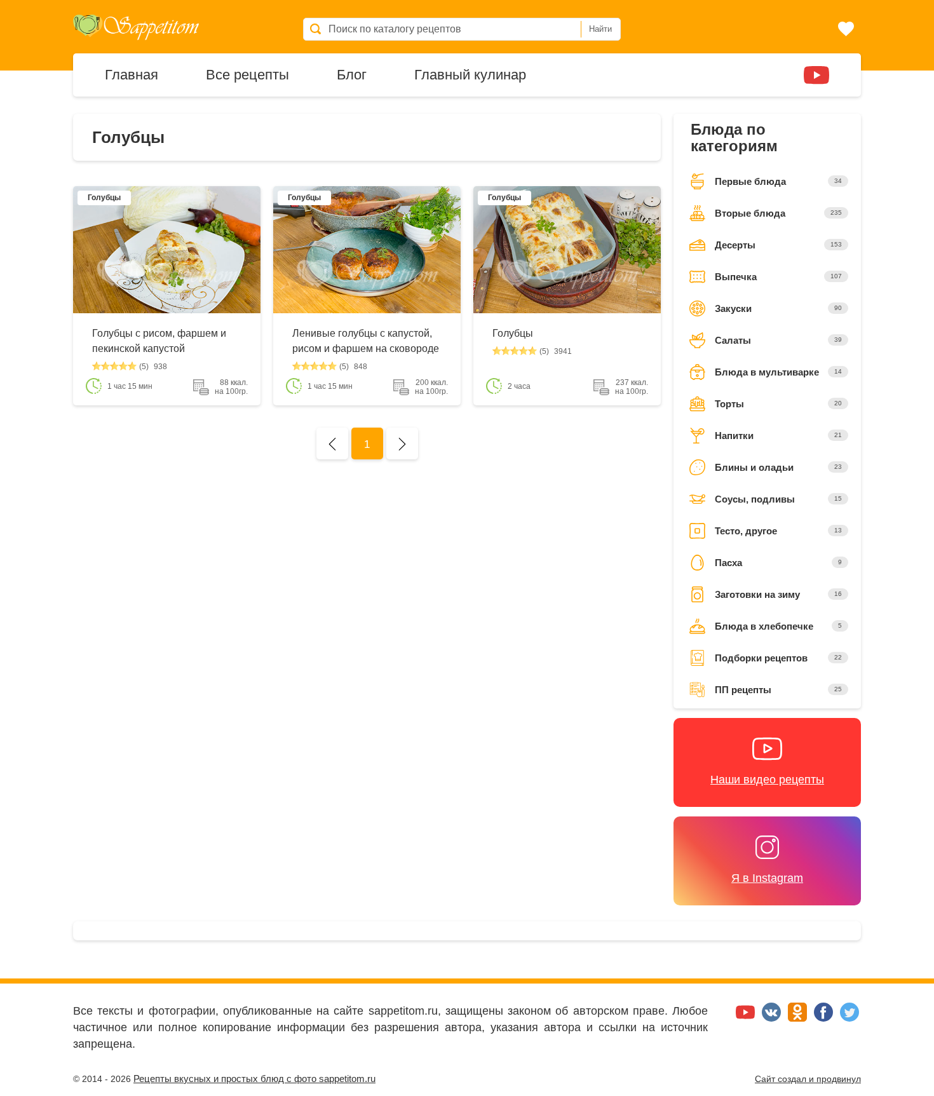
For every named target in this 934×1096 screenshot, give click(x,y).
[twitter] (849, 1018)
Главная (131, 73)
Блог (352, 73)
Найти (600, 29)
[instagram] (778, 73)
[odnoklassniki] (799, 1018)
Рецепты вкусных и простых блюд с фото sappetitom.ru (254, 1078)
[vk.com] (773, 1018)
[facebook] (825, 1018)
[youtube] (816, 73)
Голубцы (512, 333)
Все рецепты (247, 73)
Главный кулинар (470, 73)
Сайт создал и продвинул (808, 1079)
